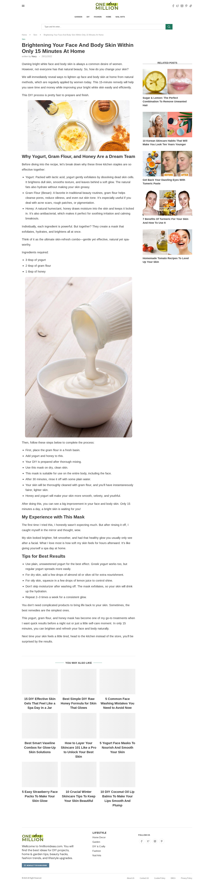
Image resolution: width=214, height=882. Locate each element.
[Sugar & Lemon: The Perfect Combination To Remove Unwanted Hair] (167, 81)
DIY (88, 17)
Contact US (144, 878)
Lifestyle (99, 832)
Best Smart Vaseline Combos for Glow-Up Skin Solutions (40, 747)
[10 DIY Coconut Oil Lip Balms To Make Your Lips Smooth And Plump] (117, 774)
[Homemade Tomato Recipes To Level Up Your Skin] (167, 242)
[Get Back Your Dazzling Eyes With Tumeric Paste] (167, 163)
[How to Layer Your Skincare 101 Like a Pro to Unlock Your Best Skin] (79, 725)
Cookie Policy (159, 878)
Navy (34, 56)
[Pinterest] (186, 5)
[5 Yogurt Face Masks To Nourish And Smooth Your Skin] (117, 725)
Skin (35, 35)
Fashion (98, 17)
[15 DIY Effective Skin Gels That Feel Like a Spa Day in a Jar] (40, 681)
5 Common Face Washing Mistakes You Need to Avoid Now (117, 703)
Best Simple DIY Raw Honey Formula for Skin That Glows (78, 703)
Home (108, 17)
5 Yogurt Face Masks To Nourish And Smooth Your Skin (117, 747)
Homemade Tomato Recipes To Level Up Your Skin (166, 260)
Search (169, 27)
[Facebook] (173, 5)
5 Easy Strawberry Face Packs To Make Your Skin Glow (40, 796)
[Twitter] (177, 5)
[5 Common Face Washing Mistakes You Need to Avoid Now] (117, 681)
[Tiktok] (190, 5)
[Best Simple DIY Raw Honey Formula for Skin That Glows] (79, 681)
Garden (78, 17)
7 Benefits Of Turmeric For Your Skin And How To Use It (165, 221)
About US (130, 878)
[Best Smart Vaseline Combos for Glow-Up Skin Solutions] (40, 725)
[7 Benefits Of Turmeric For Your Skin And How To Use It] (167, 203)
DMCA (173, 878)
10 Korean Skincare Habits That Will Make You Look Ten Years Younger (165, 142)
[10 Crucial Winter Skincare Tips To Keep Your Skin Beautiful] (79, 774)
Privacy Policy (186, 878)
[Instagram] (182, 5)
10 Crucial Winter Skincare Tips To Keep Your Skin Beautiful (78, 796)
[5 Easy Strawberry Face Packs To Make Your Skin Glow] (40, 774)
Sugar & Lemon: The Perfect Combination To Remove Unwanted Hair (165, 101)
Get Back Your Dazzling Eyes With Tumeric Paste (164, 181)
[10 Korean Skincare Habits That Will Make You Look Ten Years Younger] (167, 124)
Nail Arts (120, 17)
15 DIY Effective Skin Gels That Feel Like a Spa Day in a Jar (39, 703)
